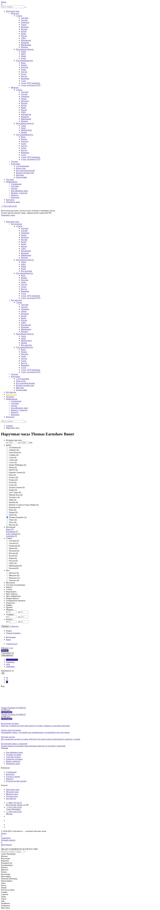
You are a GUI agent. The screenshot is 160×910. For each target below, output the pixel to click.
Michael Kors (26, 130)
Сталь (23, 81)
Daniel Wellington (17, 465)
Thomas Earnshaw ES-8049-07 (13, 714)
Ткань (23, 69)
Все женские (16, 300)
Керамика (25, 78)
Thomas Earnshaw (17, 517)
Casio (12, 457)
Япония (24, 47)
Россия (24, 36)
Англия (24, 20)
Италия (24, 29)
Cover (13, 462)
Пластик (24, 67)
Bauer (8, 529)
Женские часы (12, 794)
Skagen (24, 132)
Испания (24, 27)
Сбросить (14, 626)
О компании (16, 184)
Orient (23, 51)
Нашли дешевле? (13, 761)
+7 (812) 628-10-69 (9, 206)
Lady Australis (12, 534)
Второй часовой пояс (25, 173)
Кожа (23, 63)
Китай (23, 31)
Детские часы (12, 796)
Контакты (15, 197)
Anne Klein (15, 452)
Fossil (23, 58)
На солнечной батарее (25, 170)
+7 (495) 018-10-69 (14, 812)
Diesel (23, 56)
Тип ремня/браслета (24, 60)
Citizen (13, 460)
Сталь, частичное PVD (30, 85)
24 (7, 680)
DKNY (13, 470)
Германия (25, 22)
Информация (11, 182)
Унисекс (14, 580)
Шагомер (20, 175)
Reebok (13, 502)
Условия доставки (13, 755)
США (23, 38)
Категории (15, 164)
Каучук (24, 76)
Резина (24, 65)
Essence (13, 477)
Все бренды (11, 392)
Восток (13, 525)
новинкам (10, 666)
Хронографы (21, 177)
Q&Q (12, 500)
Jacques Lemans (17, 487)
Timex (13, 520)
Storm (12, 515)
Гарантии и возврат (14, 759)
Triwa (12, 522)
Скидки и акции (13, 776)
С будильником (22, 166)
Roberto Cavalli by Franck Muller (23, 505)
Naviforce (14, 497)
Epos (12, 475)
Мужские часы (12, 792)
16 (7, 677)
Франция (25, 43)
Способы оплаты (13, 757)
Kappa (13, 490)
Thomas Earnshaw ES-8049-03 (13, 708)
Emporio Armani (17, 472)
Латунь (24, 72)
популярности (12, 660)
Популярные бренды (25, 49)
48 (7, 682)
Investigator (11, 531)
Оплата (14, 188)
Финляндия (26, 40)
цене (8, 664)
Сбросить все (11, 644)
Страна (19, 16)
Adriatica (14, 450)
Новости (14, 195)
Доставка (10, 179)
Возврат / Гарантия (19, 193)
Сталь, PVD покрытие (30, 83)
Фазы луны (21, 168)
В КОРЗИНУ (6, 712)
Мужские (15, 13)
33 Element (15, 447)
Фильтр (5, 650)
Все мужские (16, 224)
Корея (23, 34)
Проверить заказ (13, 202)
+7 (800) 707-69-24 (14, 803)
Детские (14, 161)
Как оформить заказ (19, 191)
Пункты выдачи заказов (16, 781)
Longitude (10, 536)
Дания (23, 25)
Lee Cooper (15, 492)
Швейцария (26, 45)
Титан (23, 74)
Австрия (24, 18)
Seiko (23, 54)
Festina (13, 480)
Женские (14, 87)
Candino (13, 455)
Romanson (14, 507)
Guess (23, 126)
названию (10, 662)
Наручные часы (12, 11)
